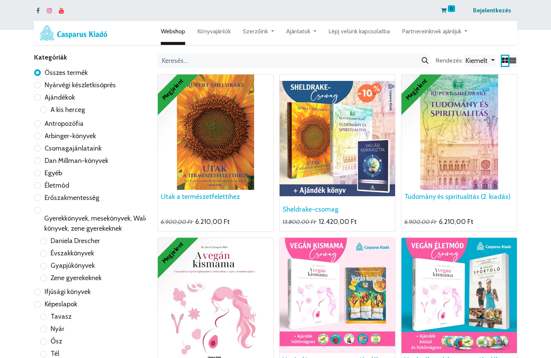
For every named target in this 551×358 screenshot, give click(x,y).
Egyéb (53, 173)
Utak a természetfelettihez (200, 196)
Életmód (57, 185)
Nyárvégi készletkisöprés (80, 85)
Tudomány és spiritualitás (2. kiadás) (457, 196)
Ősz (56, 341)
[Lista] (512, 61)
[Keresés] (425, 61)
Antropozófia (64, 123)
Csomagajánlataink (73, 148)
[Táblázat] (505, 61)
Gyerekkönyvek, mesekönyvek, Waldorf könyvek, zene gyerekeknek (100, 223)
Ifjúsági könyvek (68, 292)
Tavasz (61, 316)
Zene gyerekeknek (76, 278)
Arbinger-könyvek (70, 136)
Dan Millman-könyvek (76, 161)
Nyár (57, 329)
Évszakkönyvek (72, 253)
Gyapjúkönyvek (73, 265)
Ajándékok (60, 97)
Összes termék (66, 73)
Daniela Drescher (75, 241)
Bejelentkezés (492, 10)
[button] (480, 61)
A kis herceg (68, 110)
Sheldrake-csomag (310, 209)
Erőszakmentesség (72, 198)
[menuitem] (173, 33)
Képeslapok (61, 304)
